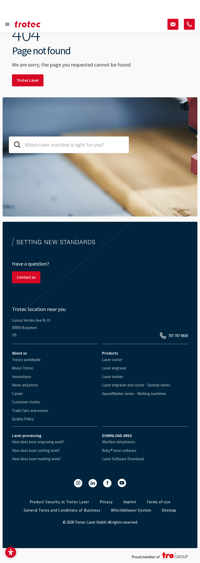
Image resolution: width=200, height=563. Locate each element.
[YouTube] (122, 483)
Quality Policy (23, 418)
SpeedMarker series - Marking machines (134, 393)
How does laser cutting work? (36, 450)
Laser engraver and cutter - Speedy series (136, 384)
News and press (25, 384)
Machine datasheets (118, 441)
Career (17, 393)
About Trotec (23, 368)
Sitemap (169, 510)
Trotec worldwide (26, 359)
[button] (10, 552)
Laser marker (112, 376)
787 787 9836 (178, 335)
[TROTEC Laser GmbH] (28, 24)
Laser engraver (114, 368)
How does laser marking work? (36, 458)
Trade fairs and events (30, 410)
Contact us (26, 277)
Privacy (106, 501)
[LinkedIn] (93, 483)
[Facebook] (107, 483)
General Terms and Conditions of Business (62, 510)
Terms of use (158, 501)
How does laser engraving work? (38, 441)
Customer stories (26, 401)
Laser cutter (112, 359)
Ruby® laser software (119, 450)
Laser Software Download (123, 458)
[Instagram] (78, 483)
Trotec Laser (28, 80)
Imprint (129, 501)
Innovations (21, 376)
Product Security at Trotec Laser (59, 501)
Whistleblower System (131, 510)
